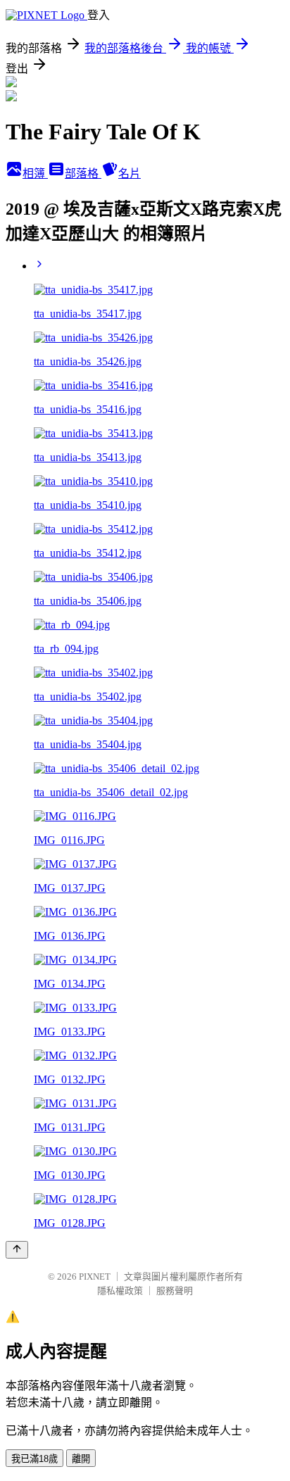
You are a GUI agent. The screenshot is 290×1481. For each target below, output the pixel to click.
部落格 (83, 173)
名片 (129, 173)
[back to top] (17, 1250)
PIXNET (95, 1276)
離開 (81, 1459)
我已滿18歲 (34, 1459)
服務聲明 (174, 1290)
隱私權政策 (120, 1290)
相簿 (35, 173)
